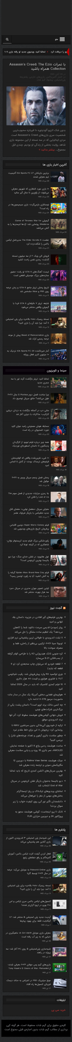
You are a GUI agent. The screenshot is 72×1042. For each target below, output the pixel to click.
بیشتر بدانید (47, 150)
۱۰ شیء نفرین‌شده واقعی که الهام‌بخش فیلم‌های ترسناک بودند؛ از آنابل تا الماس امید (29, 461)
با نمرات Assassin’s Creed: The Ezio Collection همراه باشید (37, 66)
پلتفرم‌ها (24, 77)
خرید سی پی (58, 1010)
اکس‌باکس (51, 77)
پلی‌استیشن (60, 80)
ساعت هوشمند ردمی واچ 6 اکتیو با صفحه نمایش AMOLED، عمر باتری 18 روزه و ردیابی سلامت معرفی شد (35, 750)
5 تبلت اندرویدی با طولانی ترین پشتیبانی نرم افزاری (35, 638)
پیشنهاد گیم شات (45, 80)
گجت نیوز (56, 608)
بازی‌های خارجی (37, 77)
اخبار (60, 77)
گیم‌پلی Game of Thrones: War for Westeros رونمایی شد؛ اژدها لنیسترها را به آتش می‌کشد (28, 224)
